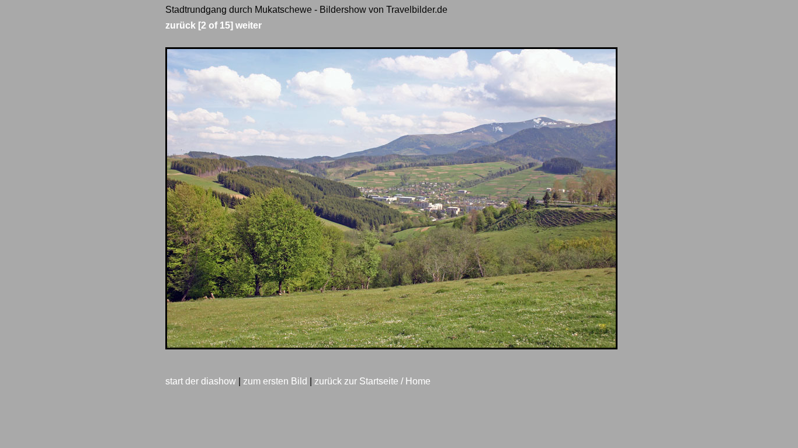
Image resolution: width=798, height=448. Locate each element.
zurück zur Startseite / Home (372, 381)
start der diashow (200, 381)
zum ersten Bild (275, 381)
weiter (248, 25)
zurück (180, 25)
